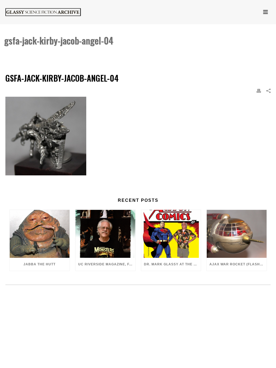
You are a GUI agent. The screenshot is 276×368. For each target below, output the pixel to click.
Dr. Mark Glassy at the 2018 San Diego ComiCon (172, 264)
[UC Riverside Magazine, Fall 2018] (105, 234)
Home (117, 54)
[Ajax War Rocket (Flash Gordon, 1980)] (237, 234)
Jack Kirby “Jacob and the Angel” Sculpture (166, 54)
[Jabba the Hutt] (40, 234)
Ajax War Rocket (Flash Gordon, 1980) (238, 264)
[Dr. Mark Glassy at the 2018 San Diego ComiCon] (171, 234)
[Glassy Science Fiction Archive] (37, 12)
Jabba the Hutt (39, 264)
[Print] (259, 90)
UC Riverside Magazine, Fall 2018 (106, 264)
